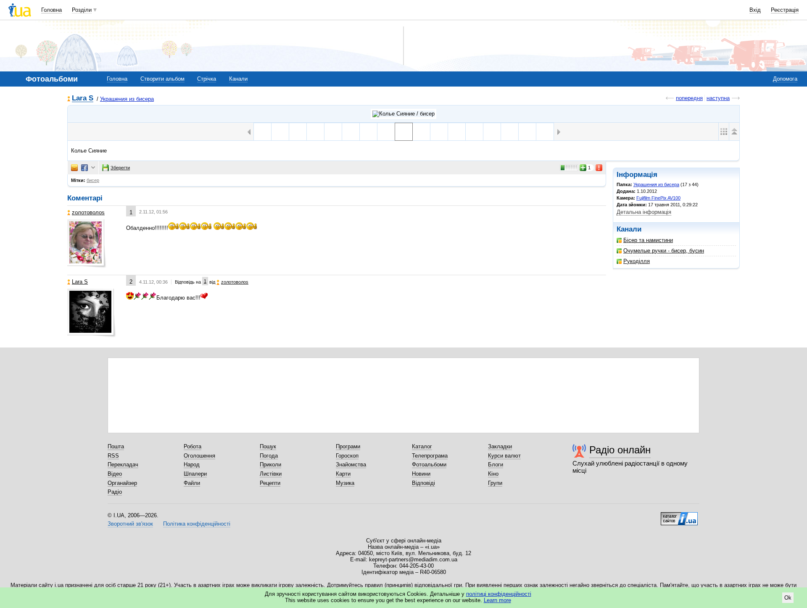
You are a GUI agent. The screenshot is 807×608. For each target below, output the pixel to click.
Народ (192, 464)
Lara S (82, 98)
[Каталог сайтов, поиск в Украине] (679, 515)
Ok (787, 598)
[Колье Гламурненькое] (262, 132)
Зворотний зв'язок (130, 524)
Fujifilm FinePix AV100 (658, 197)
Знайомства (351, 464)
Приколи (270, 464)
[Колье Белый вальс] (351, 132)
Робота (192, 446)
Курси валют (504, 456)
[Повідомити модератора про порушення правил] (599, 167)
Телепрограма (430, 456)
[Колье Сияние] (404, 132)
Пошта (116, 446)
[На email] (74, 167)
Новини (421, 474)
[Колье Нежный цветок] (315, 132)
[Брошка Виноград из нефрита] (527, 132)
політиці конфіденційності (498, 594)
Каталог (422, 446)
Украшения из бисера (127, 99)
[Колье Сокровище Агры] (492, 132)
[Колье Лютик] (421, 132)
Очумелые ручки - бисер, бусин (663, 250)
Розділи (82, 10)
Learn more (497, 600)
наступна (718, 98)
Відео (115, 474)
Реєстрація (785, 10)
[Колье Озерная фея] (439, 132)
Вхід (755, 10)
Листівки (271, 474)
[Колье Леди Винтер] (457, 132)
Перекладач (123, 464)
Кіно (493, 474)
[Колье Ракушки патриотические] (510, 132)
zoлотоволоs (88, 212)
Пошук (268, 446)
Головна (51, 10)
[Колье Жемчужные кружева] (280, 132)
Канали (238, 79)
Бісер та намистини (648, 240)
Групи (495, 483)
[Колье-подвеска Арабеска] (333, 132)
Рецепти (270, 483)
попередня (689, 98)
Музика (345, 483)
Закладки (500, 446)
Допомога (785, 79)
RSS (113, 456)
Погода (269, 456)
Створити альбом (162, 79)
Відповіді (423, 483)
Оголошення (199, 456)
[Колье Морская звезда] (386, 132)
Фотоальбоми (429, 464)
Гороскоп (347, 456)
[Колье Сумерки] (368, 132)
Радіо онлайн (620, 449)
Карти (343, 474)
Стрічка (206, 79)
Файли (192, 483)
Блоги (495, 464)
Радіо (115, 492)
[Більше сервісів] (93, 168)
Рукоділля (636, 261)
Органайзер (122, 483)
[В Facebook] (84, 167)
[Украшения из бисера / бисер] (403, 114)
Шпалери (195, 474)
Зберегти (120, 167)
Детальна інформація (644, 212)
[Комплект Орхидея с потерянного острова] (545, 132)
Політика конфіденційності (196, 524)
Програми (348, 446)
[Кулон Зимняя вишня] (474, 132)
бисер (93, 180)
